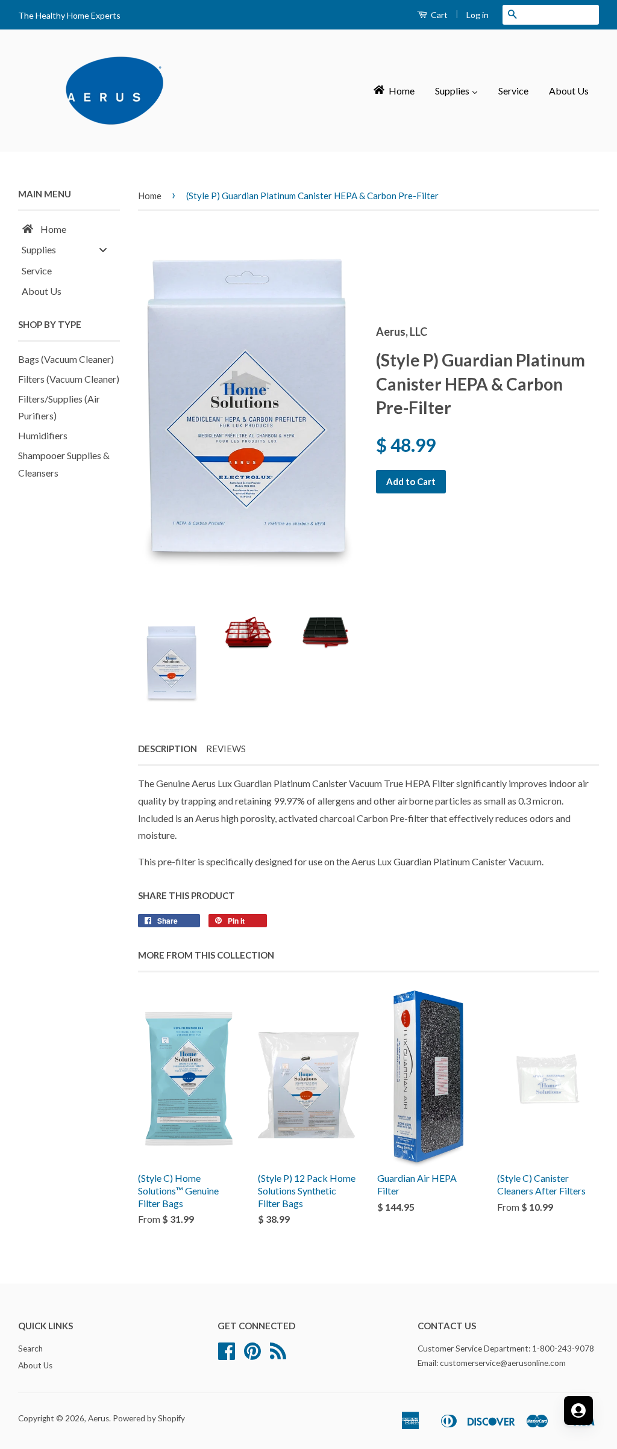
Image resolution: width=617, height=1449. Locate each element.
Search (30, 1348)
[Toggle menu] (103, 250)
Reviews (226, 748)
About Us (35, 1365)
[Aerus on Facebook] (227, 1355)
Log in (477, 15)
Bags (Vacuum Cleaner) (66, 359)
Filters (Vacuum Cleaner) (68, 379)
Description (167, 748)
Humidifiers (42, 435)
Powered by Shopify (149, 1418)
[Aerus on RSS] (278, 1355)
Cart (438, 15)
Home (149, 195)
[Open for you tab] (578, 1410)
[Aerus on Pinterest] (252, 1355)
